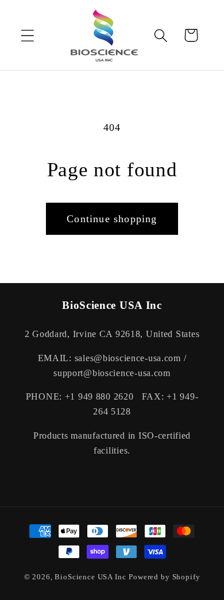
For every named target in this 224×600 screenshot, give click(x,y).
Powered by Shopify (164, 576)
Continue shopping (112, 218)
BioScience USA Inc (90, 576)
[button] (28, 35)
